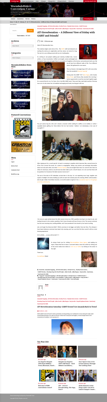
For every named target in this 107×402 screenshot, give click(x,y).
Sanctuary (79, 28)
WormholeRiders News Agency (78, 242)
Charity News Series (72, 26)
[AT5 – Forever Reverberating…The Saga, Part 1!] (67, 375)
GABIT (62, 49)
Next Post (40, 295)
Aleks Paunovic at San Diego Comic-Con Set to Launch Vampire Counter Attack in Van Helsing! (87, 387)
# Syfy (37, 1)
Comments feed (15, 170)
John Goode (58, 28)
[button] (81, 18)
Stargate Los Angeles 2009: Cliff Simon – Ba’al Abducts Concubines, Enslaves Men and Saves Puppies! (66, 363)
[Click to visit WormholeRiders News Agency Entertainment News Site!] (20, 84)
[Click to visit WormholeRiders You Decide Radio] (22, 74)
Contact (13, 19)
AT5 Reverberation (53, 26)
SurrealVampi (41, 256)
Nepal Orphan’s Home (44, 279)
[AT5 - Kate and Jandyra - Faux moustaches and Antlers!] (67, 103)
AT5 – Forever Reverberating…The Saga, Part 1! (66, 387)
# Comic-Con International (27, 1)
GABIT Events (83, 26)
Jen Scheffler (60, 277)
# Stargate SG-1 (51, 1)
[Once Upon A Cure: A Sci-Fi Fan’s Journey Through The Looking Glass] (87, 352)
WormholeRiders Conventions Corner (23, 7)
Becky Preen (63, 26)
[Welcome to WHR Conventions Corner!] (46, 375)
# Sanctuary (71, 1)
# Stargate (43, 1)
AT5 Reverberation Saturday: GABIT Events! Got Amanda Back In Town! (67, 307)
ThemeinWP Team (30, 395)
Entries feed (14, 166)
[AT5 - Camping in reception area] (67, 145)
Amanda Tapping (42, 26)
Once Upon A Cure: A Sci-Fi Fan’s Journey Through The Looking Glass (87, 363)
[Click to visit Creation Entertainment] (21, 146)
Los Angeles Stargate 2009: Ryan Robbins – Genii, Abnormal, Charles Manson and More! (46, 363)
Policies (33, 19)
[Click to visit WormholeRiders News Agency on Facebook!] (20, 95)
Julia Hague (65, 28)
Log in (12, 161)
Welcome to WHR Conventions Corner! (45, 386)
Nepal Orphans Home (82, 301)
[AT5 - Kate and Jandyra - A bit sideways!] (67, 200)
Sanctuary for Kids (64, 279)
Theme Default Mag (14, 395)
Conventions (20, 19)
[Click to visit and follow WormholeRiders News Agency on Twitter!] (20, 105)
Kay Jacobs (72, 28)
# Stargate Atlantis (61, 1)
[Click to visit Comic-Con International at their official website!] (21, 128)
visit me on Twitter (76, 246)
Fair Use (27, 19)
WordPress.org (15, 174)
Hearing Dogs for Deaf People (45, 28)
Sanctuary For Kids (88, 28)
